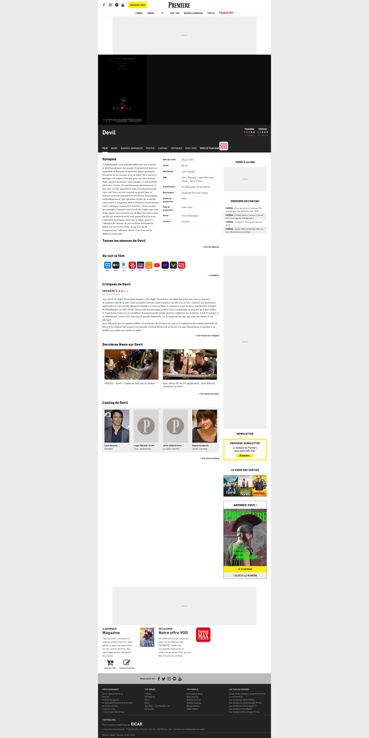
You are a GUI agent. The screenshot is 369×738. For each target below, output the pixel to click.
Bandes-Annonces (193, 13)
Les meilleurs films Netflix (240, 709)
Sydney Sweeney (194, 703)
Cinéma (139, 13)
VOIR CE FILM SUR (209, 148)
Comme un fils (108, 709)
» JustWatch (213, 275)
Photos (150, 148)
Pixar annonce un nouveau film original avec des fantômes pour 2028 (244, 209)
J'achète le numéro (245, 575)
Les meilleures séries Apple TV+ (243, 706)
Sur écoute (149, 709)
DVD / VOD (174, 13)
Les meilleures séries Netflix (241, 700)
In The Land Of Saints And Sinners (117, 703)
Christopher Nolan (195, 693)
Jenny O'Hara (196, 180)
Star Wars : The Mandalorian (157, 706)
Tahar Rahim (192, 709)
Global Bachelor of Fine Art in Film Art (141, 729)
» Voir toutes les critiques (207, 335)
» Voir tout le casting (209, 458)
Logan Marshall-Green (144, 445)
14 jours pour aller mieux (113, 712)
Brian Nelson (203, 186)
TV (162, 13)
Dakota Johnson (194, 700)
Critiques (176, 148)
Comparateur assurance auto (113, 729)
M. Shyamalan (189, 186)
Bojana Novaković (200, 445)
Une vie (105, 696)
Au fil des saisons (110, 706)
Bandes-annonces (132, 148)
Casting (162, 148)
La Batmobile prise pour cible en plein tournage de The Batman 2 (244, 216)
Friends (148, 693)
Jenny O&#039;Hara (172, 445)
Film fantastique (190, 215)
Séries (150, 13)
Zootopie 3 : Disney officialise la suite (244, 223)
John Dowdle (188, 171)
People (211, 13)
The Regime (150, 696)
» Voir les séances (210, 247)
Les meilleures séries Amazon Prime (245, 703)
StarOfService (162, 729)
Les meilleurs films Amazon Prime (244, 712)
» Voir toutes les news (209, 393)
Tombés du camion (110, 700)
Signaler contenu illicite (126, 735)
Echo (147, 703)
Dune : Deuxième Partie (112, 693)
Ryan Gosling (192, 696)
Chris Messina (189, 177)
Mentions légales (108, 735)
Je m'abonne (245, 569)
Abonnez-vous (137, 4)
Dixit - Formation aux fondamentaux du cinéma (187, 729)
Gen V (147, 700)
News (114, 148)
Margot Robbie (193, 706)
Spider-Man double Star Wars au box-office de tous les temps (244, 230)
